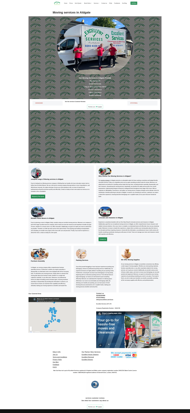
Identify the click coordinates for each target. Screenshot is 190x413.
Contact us (104, 3)
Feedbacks (117, 3)
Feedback (56, 364)
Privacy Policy (57, 359)
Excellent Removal (88, 357)
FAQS (55, 367)
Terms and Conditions (60, 357)
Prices (71, 3)
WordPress (66, 411)
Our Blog (124, 3)
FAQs (110, 3)
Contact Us (103, 239)
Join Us (55, 354)
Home (65, 3)
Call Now (133, 3)
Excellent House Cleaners (90, 354)
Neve (54, 411)
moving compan (105, 180)
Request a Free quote (38, 196)
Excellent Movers (87, 359)
